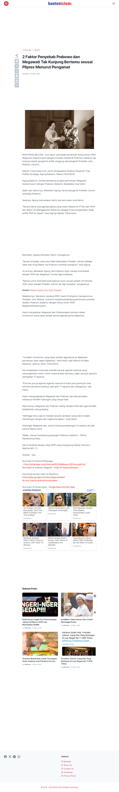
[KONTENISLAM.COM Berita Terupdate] (60, 3)
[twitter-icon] (9, 756)
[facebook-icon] (5, 756)
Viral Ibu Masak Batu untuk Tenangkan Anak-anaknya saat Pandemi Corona (39, 659)
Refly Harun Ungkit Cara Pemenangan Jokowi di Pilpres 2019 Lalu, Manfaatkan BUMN (39, 622)
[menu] (6, 3)
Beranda (67, 761)
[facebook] (17, 61)
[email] (17, 85)
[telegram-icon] (14, 756)
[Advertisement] (59, 28)
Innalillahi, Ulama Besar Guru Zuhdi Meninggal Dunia (77, 620)
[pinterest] (17, 80)
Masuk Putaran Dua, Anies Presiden (45, 290)
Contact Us (68, 769)
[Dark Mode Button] (113, 3)
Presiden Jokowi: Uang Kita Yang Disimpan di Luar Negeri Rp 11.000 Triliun (76, 661)
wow (33, 455)
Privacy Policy (69, 776)
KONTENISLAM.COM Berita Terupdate (63, 787)
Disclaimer (68, 772)
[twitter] (17, 66)
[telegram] (17, 76)
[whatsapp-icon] (19, 756)
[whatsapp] (17, 71)
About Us (67, 765)
